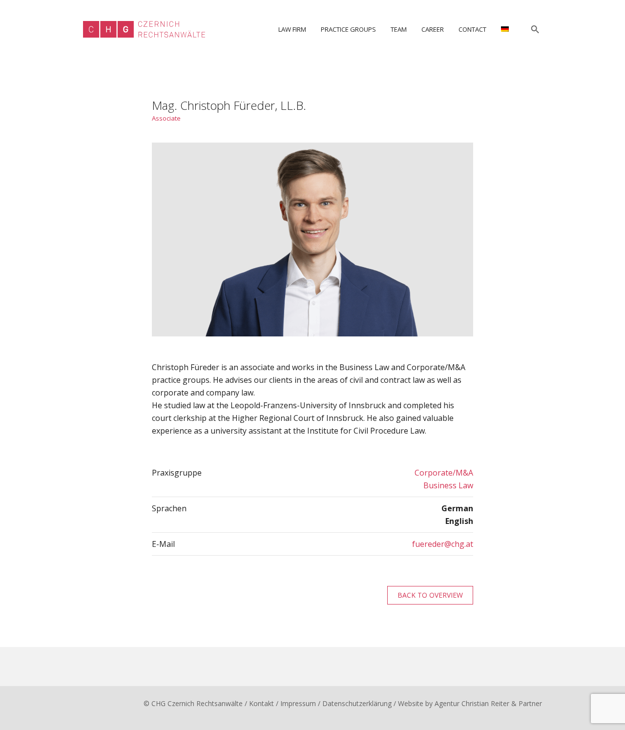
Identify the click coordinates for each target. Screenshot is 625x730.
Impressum (298, 703)
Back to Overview (430, 595)
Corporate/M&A (444, 472)
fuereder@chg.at (442, 544)
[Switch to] (505, 29)
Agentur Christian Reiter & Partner (488, 703)
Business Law (448, 485)
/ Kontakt (259, 703)
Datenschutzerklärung (357, 703)
